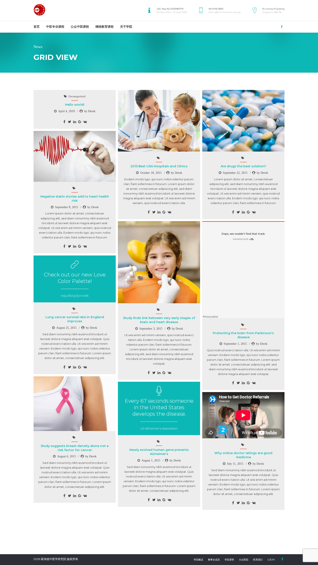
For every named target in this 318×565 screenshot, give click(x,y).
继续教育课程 (104, 27)
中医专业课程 (55, 27)
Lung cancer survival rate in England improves (74, 319)
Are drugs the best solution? (243, 166)
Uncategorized (76, 96)
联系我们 (258, 559)
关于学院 (126, 27)
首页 (37, 27)
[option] (159, 121)
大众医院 (243, 559)
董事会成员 (214, 559)
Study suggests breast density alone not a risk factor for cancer (75, 448)
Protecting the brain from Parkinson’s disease (243, 335)
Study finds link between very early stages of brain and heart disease (159, 320)
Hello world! (74, 105)
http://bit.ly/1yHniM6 (74, 295)
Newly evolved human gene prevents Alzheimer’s (159, 452)
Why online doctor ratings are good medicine (243, 455)
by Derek (89, 111)
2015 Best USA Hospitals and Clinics (159, 166)
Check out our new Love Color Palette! (75, 277)
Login (271, 559)
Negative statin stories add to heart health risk (74, 199)
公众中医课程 (80, 27)
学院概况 (198, 559)
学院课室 (229, 559)
